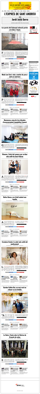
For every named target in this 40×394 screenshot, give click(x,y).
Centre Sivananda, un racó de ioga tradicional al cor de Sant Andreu (23, 110)
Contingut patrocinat (15, 157)
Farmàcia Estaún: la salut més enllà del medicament (15, 243)
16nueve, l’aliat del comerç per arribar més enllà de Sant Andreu (14, 155)
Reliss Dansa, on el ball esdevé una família (14, 198)
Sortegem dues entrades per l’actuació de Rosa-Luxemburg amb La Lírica (33, 69)
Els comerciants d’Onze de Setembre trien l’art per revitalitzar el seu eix (15, 110)
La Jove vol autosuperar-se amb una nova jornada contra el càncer (14, 278)
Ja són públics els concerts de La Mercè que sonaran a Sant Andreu (5, 64)
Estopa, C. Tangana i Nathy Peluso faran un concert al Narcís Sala (33, 67)
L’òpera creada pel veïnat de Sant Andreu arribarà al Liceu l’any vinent (23, 64)
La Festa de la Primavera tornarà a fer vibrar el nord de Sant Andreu (6, 110)
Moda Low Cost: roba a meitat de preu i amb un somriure (15, 75)
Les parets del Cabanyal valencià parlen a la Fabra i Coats (15, 28)
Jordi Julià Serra (22, 123)
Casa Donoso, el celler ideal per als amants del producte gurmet (24, 325)
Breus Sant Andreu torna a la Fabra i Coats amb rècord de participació (14, 64)
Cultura (15, 338)
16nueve (25, 175)
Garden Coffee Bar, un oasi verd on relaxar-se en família (14, 288)
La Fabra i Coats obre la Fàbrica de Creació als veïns (14, 336)
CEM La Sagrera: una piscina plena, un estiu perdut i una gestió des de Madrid (6, 278)
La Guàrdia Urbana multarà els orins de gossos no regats (24, 278)
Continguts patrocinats (15, 123)
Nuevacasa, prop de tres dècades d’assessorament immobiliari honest (15, 121)
